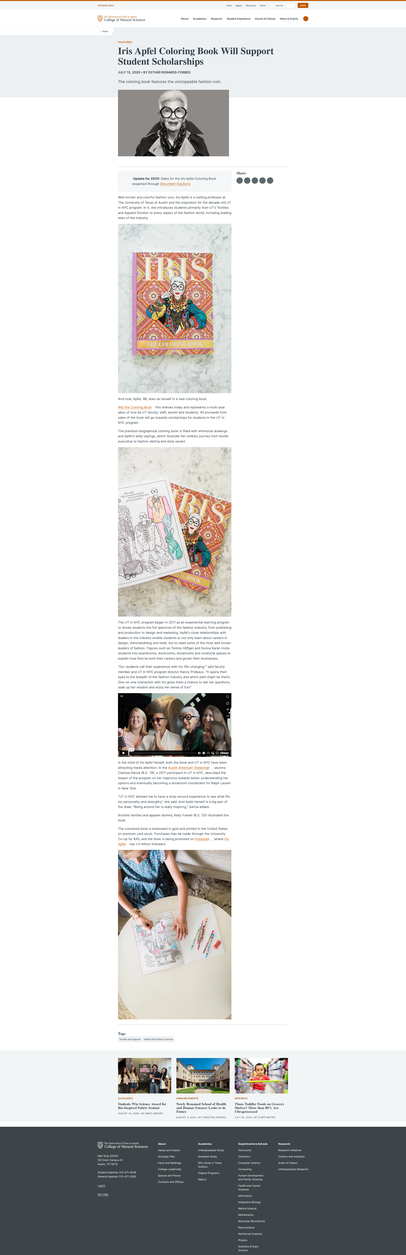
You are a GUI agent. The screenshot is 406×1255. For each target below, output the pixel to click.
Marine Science (247, 1208)
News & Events (289, 18)
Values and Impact (169, 1150)
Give (303, 5)
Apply (239, 5)
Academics (199, 18)
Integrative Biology (249, 1202)
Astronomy (244, 1150)
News (105, 31)
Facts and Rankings (169, 1162)
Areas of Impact (288, 1162)
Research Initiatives (289, 1150)
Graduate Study (207, 1156)
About (185, 18)
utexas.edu (106, 5)
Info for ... (281, 5)
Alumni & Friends (265, 18)
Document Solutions (175, 184)
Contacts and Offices (170, 1181)
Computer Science (249, 1162)
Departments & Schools (253, 1143)
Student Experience (238, 18)
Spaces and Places (169, 1175)
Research (216, 18)
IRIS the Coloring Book (135, 407)
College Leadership (169, 1169)
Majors (202, 1179)
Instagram (202, 839)
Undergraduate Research (293, 1169)
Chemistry (244, 1156)
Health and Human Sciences (158, 1039)
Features (125, 42)
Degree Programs (208, 1173)
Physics (242, 1240)
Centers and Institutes (291, 1156)
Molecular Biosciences (251, 1221)
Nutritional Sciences (250, 1233)
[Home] (98, 31)
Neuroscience (246, 1227)
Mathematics (246, 1214)
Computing (245, 1169)
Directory (251, 5)
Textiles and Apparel (130, 1039)
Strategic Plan (166, 1156)
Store (263, 5)
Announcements (187, 1098)
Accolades (125, 1098)
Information (245, 1195)
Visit (229, 5)
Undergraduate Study (211, 1150)
